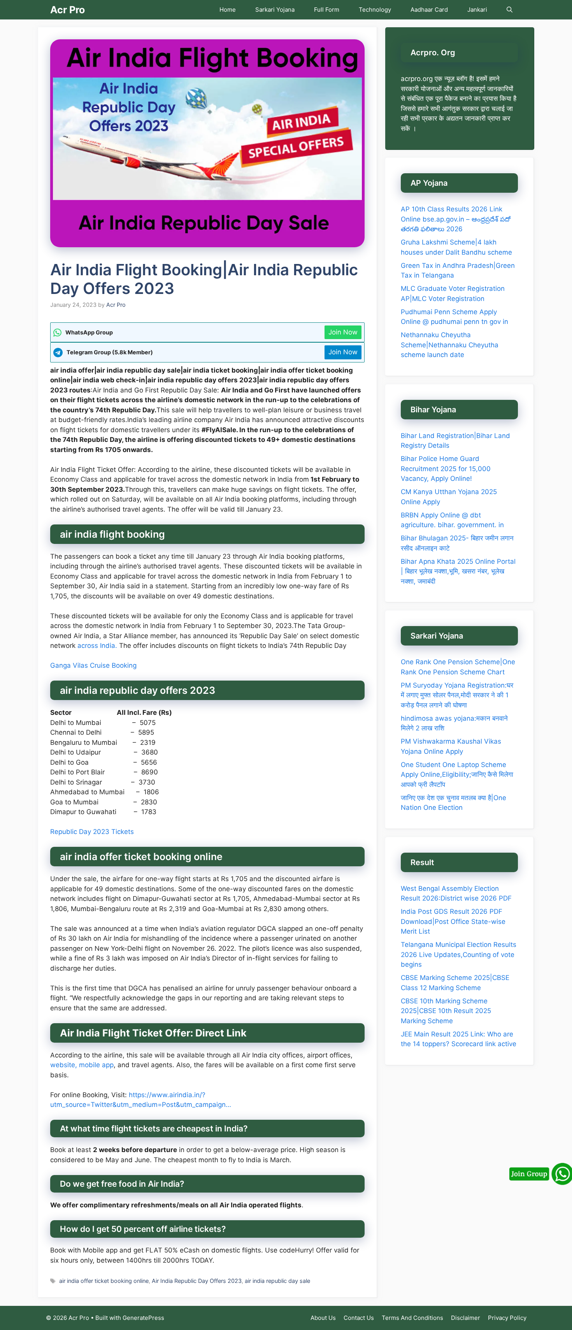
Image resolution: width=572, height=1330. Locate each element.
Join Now (343, 332)
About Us (323, 1317)
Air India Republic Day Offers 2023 (197, 1280)
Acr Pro (67, 10)
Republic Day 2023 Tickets (92, 832)
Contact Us (359, 1317)
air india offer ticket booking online (104, 1280)
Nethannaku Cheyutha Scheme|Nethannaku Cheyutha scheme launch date (449, 345)
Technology (375, 9)
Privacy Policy (507, 1317)
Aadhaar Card (429, 9)
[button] (509, 9)
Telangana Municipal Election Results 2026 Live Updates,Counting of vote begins (458, 954)
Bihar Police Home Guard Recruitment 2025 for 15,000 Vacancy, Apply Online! (446, 468)
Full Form (326, 9)
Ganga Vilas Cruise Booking (93, 665)
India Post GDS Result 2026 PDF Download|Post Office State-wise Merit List (453, 921)
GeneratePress (143, 1317)
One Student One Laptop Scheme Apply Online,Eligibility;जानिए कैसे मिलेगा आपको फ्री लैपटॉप (457, 774)
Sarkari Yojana (275, 9)
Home (227, 9)
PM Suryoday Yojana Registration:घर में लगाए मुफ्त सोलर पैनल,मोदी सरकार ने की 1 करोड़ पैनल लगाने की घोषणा (457, 695)
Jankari (477, 9)
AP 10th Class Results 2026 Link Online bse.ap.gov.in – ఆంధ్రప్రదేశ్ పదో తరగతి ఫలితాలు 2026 (456, 219)
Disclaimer (465, 1317)
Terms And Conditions (412, 1317)
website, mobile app (82, 1065)
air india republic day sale (277, 1280)
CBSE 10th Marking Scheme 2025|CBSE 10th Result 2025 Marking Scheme (446, 1011)
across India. (97, 645)
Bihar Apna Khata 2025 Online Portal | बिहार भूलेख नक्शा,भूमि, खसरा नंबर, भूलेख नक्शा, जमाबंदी (458, 571)
